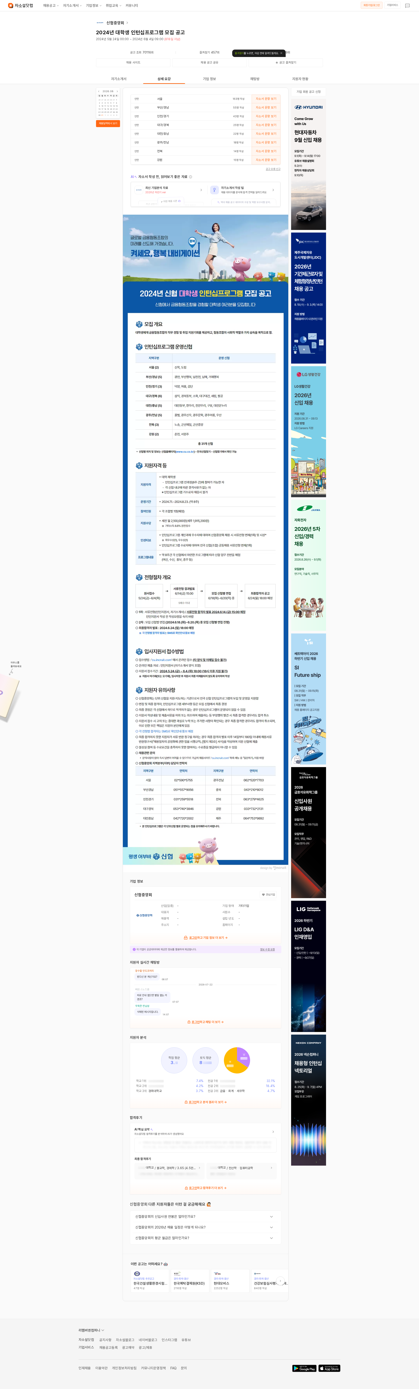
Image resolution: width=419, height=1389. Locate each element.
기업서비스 (392, 5)
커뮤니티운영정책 (153, 1368)
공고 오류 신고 (273, 169)
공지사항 (105, 1340)
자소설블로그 (125, 1340)
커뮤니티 (132, 5)
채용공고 (49, 5)
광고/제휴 (145, 1348)
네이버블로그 (148, 1340)
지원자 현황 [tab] (300, 79)
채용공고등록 (108, 1348)
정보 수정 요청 (267, 949)
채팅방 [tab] (254, 79)
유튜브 (186, 1340)
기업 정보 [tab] (209, 79)
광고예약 (128, 1348)
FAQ (173, 1368)
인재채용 (85, 1368)
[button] (169, 194)
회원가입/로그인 (372, 5)
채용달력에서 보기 (108, 123)
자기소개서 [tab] (119, 79)
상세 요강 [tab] (164, 79)
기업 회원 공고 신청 (309, 91)
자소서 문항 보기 (266, 98)
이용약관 (101, 1368)
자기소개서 (71, 5)
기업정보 (92, 5)
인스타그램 (169, 1340)
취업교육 (112, 5)
